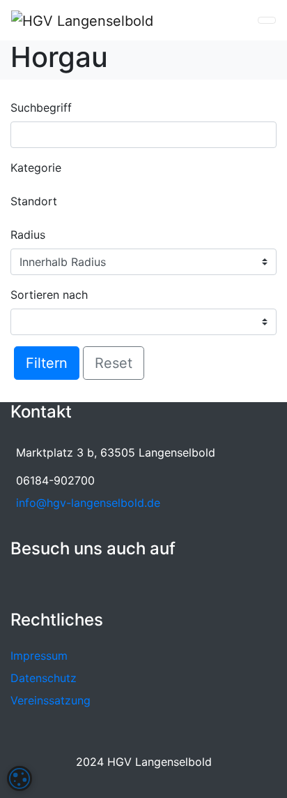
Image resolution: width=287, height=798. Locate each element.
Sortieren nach (49, 295)
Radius (27, 235)
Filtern (47, 363)
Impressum (39, 656)
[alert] (19, 778)
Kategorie (35, 168)
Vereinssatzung (50, 700)
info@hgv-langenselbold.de (88, 503)
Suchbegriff (41, 107)
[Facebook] (19, 583)
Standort (33, 201)
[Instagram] (41, 583)
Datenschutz (43, 678)
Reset (113, 363)
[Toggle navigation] (267, 20)
